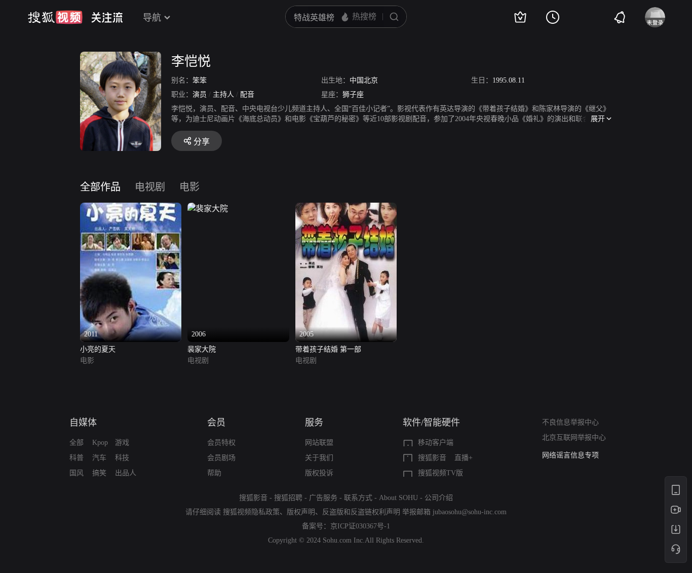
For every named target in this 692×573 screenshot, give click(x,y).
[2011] (130, 208)
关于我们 (319, 458)
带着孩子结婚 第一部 (328, 349)
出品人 (125, 473)
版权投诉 (319, 473)
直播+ (463, 458)
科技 (122, 458)
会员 (216, 422)
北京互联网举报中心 (574, 437)
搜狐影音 (432, 458)
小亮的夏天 (98, 349)
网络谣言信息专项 (570, 455)
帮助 (214, 473)
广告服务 (323, 498)
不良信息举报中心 (570, 422)
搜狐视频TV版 (440, 473)
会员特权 (221, 442)
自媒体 (83, 422)
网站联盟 (319, 442)
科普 (76, 458)
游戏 (122, 442)
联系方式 (358, 498)
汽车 (99, 458)
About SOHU (398, 498)
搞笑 (99, 473)
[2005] (346, 208)
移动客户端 (435, 442)
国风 (76, 473)
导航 (152, 17)
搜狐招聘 (288, 498)
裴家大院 (201, 349)
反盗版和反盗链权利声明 (361, 512)
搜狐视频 (55, 17)
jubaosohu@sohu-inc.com (470, 512)
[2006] (207, 208)
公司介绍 (439, 498)
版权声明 (301, 512)
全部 (76, 442)
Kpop (100, 442)
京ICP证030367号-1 (360, 526)
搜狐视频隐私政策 (251, 512)
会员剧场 (221, 458)
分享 (202, 141)
